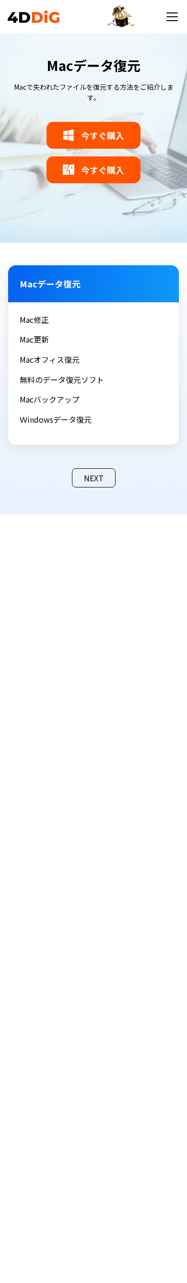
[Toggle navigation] (172, 17)
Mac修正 (34, 319)
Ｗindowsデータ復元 (56, 419)
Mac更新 (34, 339)
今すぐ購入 (102, 135)
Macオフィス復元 (50, 359)
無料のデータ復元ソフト (62, 379)
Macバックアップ (50, 399)
